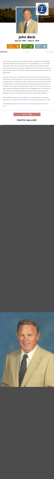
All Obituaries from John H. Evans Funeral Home (42, 17)
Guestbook (49, 52)
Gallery (26, 52)
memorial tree (23, 104)
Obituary (3, 52)
